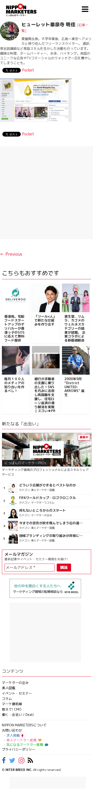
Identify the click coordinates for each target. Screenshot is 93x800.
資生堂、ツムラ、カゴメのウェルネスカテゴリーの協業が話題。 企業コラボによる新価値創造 (74, 328)
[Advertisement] (46, 192)
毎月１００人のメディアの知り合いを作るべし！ (14, 385)
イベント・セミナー (17, 693)
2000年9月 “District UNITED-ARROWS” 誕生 (74, 387)
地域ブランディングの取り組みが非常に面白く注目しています (51, 535)
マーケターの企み (15, 682)
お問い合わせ (12, 730)
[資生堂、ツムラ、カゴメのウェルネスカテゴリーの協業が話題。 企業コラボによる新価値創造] (76, 298)
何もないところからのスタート (42, 510)
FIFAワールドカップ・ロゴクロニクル (47, 497)
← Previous (11, 254)
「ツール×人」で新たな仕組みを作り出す (45, 320)
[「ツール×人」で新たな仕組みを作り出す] (46, 298)
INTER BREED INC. (18, 770)
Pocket (28, 70)
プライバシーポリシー (18, 749)
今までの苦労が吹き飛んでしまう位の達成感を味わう (51, 523)
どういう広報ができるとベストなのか (47, 485)
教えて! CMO (11, 709)
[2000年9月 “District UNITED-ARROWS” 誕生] (76, 360)
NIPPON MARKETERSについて (24, 725)
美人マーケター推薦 (21, 740)
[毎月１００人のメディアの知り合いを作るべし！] (16, 360)
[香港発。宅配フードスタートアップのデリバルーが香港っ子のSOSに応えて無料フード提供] (16, 298)
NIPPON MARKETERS (26, 10)
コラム (7, 698)
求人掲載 (13, 735)
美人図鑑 (8, 688)
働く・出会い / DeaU (18, 714)
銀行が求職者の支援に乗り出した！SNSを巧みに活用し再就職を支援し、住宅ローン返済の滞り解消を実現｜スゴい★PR (44, 395)
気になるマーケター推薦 (24, 744)
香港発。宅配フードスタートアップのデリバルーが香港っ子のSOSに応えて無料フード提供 (14, 328)
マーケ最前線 (12, 704)
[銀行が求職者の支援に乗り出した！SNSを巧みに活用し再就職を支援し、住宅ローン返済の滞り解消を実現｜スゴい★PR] (46, 360)
